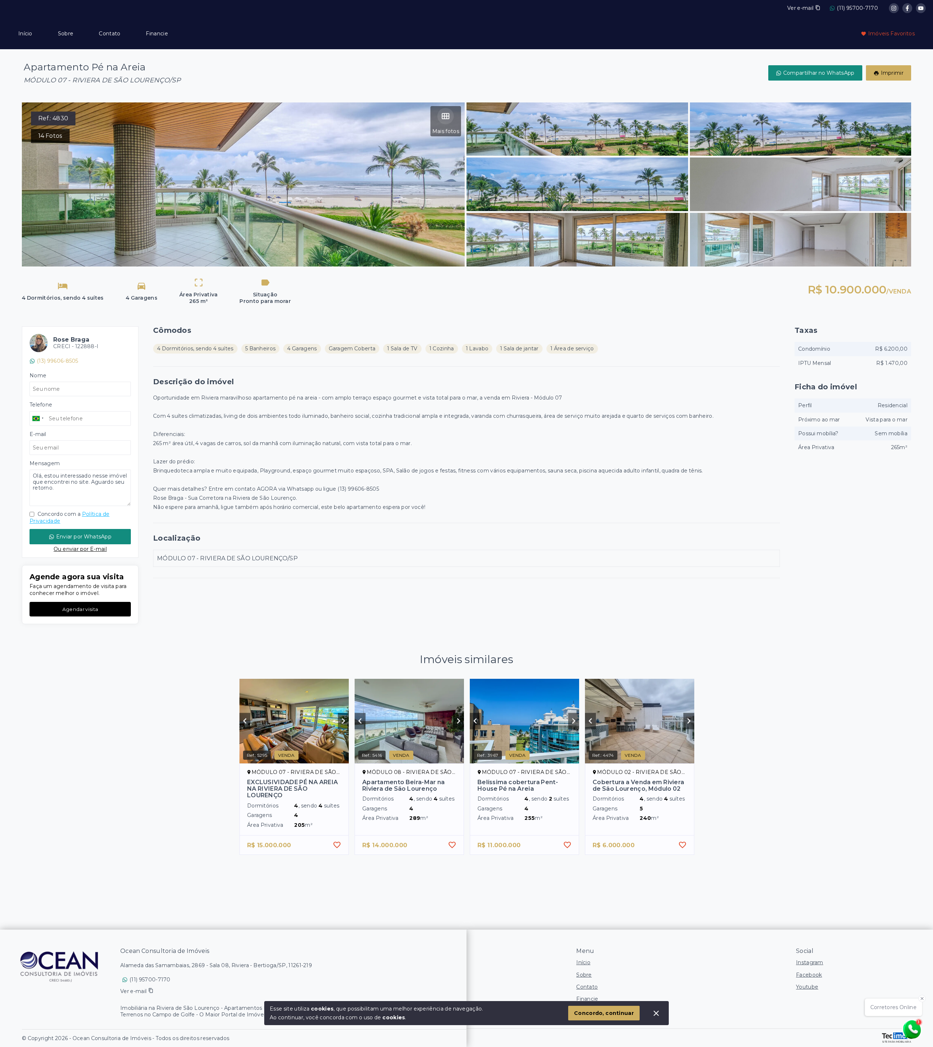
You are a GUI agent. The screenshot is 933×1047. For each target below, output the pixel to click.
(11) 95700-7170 (857, 8)
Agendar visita (80, 609)
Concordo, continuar (604, 1013)
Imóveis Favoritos (891, 33)
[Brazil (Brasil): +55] (38, 418)
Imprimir (892, 73)
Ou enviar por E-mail (80, 549)
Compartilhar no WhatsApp (819, 73)
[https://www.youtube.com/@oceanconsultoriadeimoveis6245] (921, 8)
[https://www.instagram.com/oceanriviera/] (894, 8)
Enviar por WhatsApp (84, 536)
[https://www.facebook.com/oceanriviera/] (907, 8)
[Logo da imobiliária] (60, 966)
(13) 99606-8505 (57, 361)
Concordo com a (69, 517)
